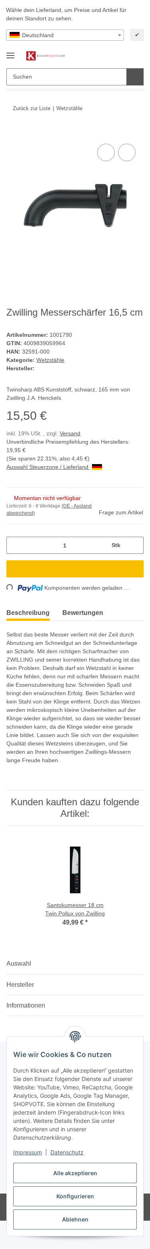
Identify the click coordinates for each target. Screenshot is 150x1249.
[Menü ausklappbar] (10, 52)
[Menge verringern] (15, 545)
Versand (70, 433)
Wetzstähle (50, 360)
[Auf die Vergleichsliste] (106, 152)
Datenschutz (67, 1152)
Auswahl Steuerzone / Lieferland (48, 467)
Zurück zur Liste (31, 108)
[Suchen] (135, 76)
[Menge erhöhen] (134, 545)
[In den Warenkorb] (12, 132)
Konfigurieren (75, 1196)
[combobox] (65, 35)
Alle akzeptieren (75, 1173)
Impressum (27, 1152)
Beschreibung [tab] (28, 612)
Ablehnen (75, 1219)
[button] (112, 56)
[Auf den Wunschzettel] (127, 152)
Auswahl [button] (18, 963)
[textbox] (65, 35)
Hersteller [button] (20, 984)
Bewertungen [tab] (82, 612)
